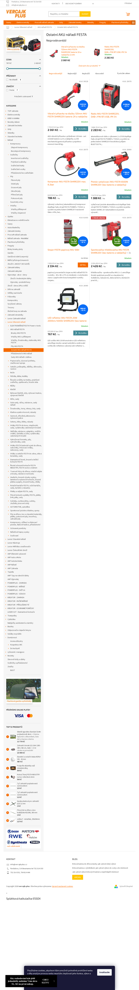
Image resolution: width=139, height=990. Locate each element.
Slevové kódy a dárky (16, 659)
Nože (12, 372)
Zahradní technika (15, 125)
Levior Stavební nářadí (17, 539)
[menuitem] (9, 22)
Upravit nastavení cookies (62, 886)
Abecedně (99, 73)
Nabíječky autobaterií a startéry (20, 623)
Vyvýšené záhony (15, 304)
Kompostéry (13, 300)
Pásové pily (15, 180)
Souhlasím (104, 972)
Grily (9, 129)
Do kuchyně (15, 648)
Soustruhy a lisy (16, 202)
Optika (10, 216)
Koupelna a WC (16, 644)
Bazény (11, 626)
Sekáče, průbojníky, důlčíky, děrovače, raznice (26, 367)
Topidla (11, 572)
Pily (11, 176)
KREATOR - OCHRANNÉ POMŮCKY (21, 608)
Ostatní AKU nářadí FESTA (21, 350)
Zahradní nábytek (15, 271)
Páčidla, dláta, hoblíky (19, 376)
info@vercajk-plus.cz (18, 864)
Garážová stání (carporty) (18, 256)
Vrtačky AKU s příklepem (21, 336)
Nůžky (12, 385)
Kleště (13, 389)
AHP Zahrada (13, 568)
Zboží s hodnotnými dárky (20, 278)
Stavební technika (15, 136)
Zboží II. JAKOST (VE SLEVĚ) (19, 264)
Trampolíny (12, 615)
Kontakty (56, 3)
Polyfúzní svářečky (18, 162)
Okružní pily (15, 191)
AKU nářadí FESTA (17, 329)
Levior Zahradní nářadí (17, 318)
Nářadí (10, 140)
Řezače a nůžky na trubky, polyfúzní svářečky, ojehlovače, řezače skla (24, 381)
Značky (10, 666)
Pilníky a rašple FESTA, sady (21, 491)
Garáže (10, 253)
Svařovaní (14, 535)
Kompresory (15, 143)
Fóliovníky (12, 296)
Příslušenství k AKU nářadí (21, 353)
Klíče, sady (14, 399)
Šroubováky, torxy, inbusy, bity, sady (25, 408)
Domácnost (12, 637)
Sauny (10, 224)
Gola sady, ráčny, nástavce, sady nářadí (23, 403)
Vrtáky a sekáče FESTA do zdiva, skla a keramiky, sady (26, 454)
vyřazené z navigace (16, 652)
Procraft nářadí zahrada (17, 234)
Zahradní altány (14, 267)
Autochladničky (14, 227)
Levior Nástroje (14, 543)
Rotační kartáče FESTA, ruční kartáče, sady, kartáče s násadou (25, 486)
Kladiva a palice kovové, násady (23, 412)
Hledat (85, 14)
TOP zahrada (13, 111)
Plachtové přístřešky (16, 242)
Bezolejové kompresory (21, 151)
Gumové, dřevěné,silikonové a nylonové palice (22, 417)
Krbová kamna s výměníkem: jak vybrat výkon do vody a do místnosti (100, 868)
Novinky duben (14, 122)
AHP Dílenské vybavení (17, 554)
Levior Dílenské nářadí (16, 322)
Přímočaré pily (17, 194)
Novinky (11, 655)
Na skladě (15, 79)
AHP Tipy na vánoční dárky (18, 575)
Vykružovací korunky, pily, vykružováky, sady (20, 440)
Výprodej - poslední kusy (20, 282)
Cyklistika (11, 619)
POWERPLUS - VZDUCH (16, 594)
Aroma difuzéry (16, 641)
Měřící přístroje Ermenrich (18, 260)
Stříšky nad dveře (15, 293)
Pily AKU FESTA (17, 346)
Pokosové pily (17, 198)
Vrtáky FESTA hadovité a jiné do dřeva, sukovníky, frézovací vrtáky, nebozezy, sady (26, 448)
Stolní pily (15, 184)
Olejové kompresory (19, 147)
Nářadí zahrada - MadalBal (18, 238)
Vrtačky (13, 205)
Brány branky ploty (15, 249)
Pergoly (11, 245)
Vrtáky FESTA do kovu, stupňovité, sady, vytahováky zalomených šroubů (25, 426)
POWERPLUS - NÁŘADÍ (16, 586)
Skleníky (11, 133)
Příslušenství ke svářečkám (22, 173)
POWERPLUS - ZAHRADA (17, 583)
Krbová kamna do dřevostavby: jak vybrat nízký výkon (94, 864)
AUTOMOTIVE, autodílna (20, 507)
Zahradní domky (14, 231)
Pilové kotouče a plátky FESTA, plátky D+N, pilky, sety (25, 496)
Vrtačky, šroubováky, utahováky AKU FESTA (26, 341)
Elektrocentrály (14, 114)
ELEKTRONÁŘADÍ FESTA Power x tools (25, 325)
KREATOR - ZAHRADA (16, 597)
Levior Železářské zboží (17, 550)
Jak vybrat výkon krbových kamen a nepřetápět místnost (95, 872)
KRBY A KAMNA (13, 118)
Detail (83, 265)
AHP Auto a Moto (14, 557)
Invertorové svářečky (20, 158)
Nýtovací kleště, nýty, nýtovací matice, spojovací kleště (26, 394)
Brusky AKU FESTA (18, 333)
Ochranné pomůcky (18, 528)
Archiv (77, 877)
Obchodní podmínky (73, 3)
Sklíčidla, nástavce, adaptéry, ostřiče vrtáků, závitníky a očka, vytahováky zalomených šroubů (25, 433)
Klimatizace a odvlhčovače (18, 220)
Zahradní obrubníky (15, 315)
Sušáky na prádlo (14, 634)
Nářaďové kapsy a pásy (19, 532)
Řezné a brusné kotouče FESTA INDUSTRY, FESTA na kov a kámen (23, 466)
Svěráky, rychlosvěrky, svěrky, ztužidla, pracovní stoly (23, 502)
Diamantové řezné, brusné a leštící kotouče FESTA (24, 460)
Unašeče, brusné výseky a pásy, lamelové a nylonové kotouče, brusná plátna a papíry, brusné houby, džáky (25, 479)
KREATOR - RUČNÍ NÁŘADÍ (18, 601)
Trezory (11, 307)
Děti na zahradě (14, 289)
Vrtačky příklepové (18, 209)
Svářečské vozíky (18, 169)
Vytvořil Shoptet (126, 886)
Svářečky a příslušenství (17, 663)
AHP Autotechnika (15, 561)
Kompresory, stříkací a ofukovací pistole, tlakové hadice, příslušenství (25, 523)
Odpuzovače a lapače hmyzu (19, 630)
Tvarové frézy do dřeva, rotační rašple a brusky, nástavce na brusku (26, 472)
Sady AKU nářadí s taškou (21, 357)
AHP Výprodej (13, 579)
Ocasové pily (16, 187)
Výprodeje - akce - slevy (17, 275)
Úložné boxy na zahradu (17, 311)
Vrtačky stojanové (18, 213)
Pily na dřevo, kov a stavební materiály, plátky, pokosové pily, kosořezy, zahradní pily (26, 516)
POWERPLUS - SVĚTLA (16, 590)
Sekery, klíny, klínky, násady (21, 421)
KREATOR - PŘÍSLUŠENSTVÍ (18, 605)
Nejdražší (86, 73)
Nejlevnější (72, 73)
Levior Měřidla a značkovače (19, 546)
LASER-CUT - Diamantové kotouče (21, 612)
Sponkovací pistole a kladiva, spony (24, 510)
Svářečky (14, 154)
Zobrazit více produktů (88, 66)
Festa (14, 90)
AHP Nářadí (12, 564)
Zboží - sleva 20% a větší (18, 285)
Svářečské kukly (17, 165)
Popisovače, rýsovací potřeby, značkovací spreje (22, 361)
